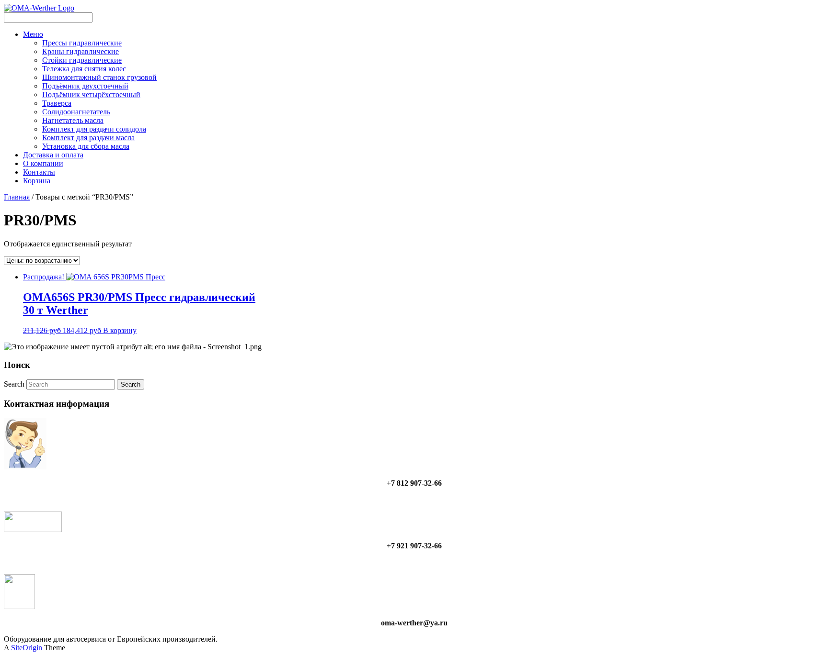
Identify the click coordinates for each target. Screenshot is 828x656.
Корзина (36, 181)
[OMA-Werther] (39, 8)
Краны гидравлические (80, 51)
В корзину (120, 330)
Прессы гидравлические (82, 43)
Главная (17, 197)
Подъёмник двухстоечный (85, 86)
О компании (43, 163)
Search (14, 384)
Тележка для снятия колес (84, 69)
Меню (33, 34)
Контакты (39, 172)
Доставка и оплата (53, 155)
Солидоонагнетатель (76, 112)
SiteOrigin (26, 648)
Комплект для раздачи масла (88, 137)
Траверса (56, 103)
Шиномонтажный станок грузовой (99, 77)
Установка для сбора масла (85, 146)
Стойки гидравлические (82, 60)
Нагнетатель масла (73, 120)
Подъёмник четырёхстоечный (91, 94)
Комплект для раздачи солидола (94, 129)
